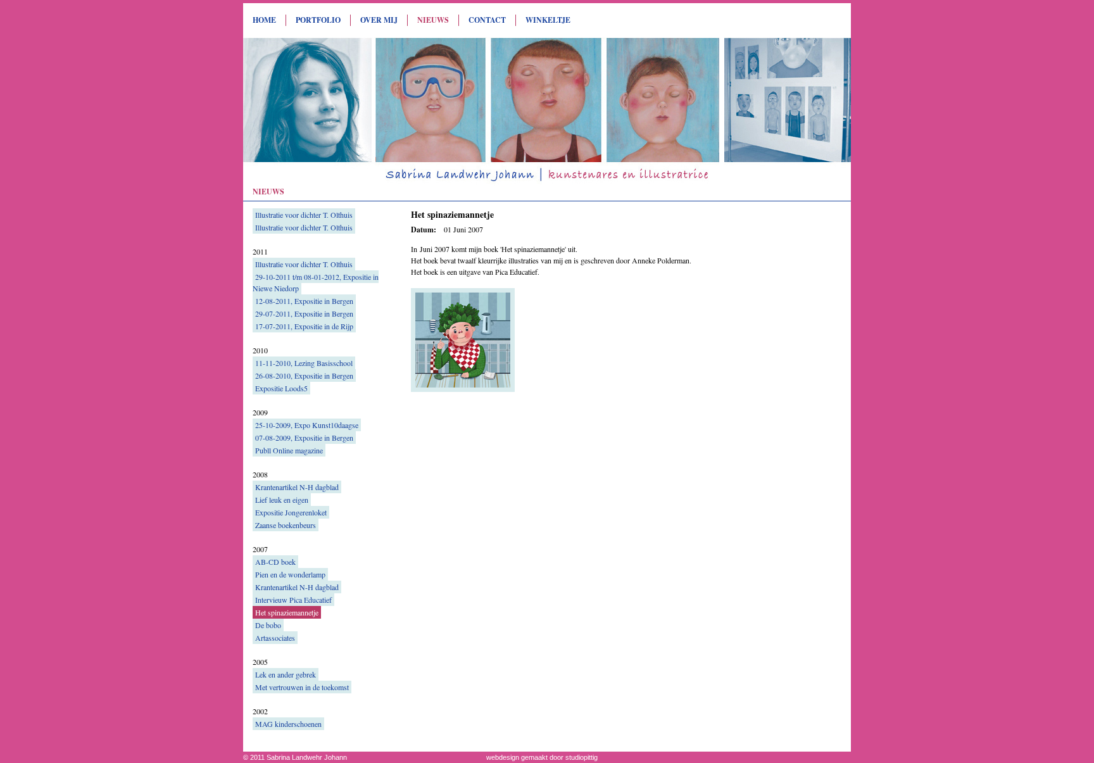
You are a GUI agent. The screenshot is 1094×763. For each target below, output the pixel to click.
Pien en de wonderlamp (290, 574)
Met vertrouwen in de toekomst (302, 687)
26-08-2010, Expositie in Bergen (304, 375)
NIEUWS (433, 20)
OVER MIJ (379, 20)
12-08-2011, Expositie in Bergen (304, 301)
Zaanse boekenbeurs (285, 525)
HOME (264, 20)
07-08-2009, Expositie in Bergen (304, 437)
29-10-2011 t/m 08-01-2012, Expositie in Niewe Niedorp (316, 282)
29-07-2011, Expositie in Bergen (304, 313)
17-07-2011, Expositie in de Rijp (304, 326)
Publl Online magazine (289, 450)
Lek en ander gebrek (285, 674)
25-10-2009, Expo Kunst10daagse (306, 425)
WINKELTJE (547, 20)
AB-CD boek (275, 562)
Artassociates (275, 638)
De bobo (268, 625)
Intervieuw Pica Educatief (293, 600)
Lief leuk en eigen (281, 500)
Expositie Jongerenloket (291, 512)
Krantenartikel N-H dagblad (297, 487)
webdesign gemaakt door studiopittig (542, 757)
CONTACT (487, 20)
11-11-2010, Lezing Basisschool (304, 363)
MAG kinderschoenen (288, 724)
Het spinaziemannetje (286, 612)
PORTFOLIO (318, 20)
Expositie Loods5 (281, 388)
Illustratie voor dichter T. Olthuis (304, 215)
